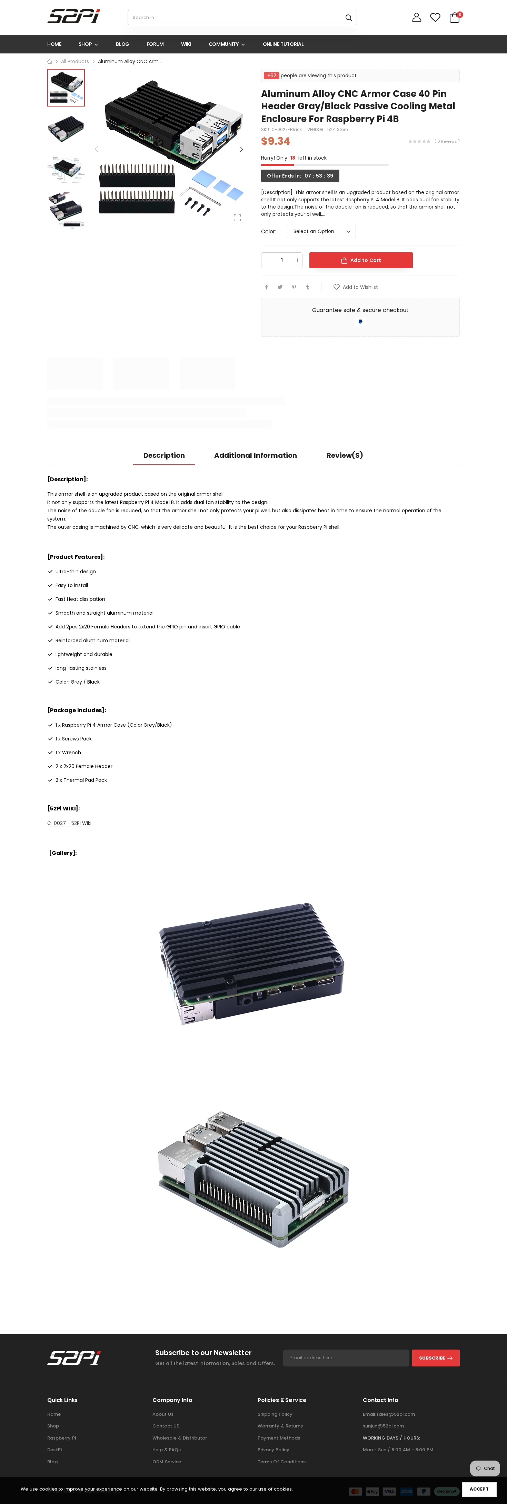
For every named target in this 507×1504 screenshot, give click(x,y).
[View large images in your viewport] (237, 218)
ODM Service (166, 1461)
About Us (162, 1414)
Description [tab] (164, 455)
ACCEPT (479, 1489)
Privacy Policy (273, 1449)
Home (54, 1414)
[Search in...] (349, 17)
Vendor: (316, 129)
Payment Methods (279, 1438)
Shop (53, 1426)
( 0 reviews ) (447, 141)
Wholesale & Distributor (179, 1438)
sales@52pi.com (395, 1414)
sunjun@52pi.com (383, 1426)
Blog (52, 1461)
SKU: (266, 129)
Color (268, 231)
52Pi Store (337, 129)
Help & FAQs (166, 1449)
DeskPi (54, 1449)
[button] (241, 149)
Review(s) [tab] (345, 455)
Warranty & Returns (280, 1426)
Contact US (165, 1426)
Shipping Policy (275, 1414)
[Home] (49, 61)
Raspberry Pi (61, 1438)
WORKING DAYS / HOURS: (391, 1438)
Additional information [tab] (255, 455)
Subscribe (432, 1358)
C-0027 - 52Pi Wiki (69, 823)
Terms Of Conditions (282, 1461)
